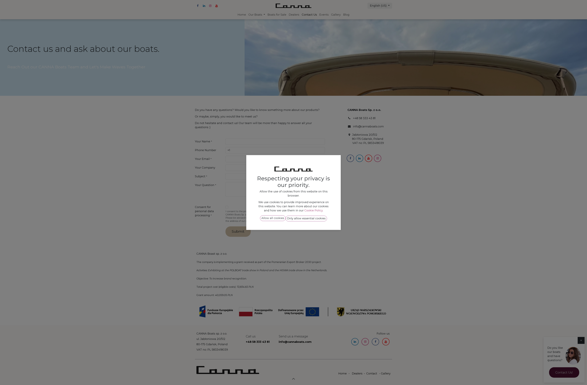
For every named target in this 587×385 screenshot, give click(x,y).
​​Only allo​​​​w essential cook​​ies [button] (306, 218)
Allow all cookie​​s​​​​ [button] (272, 218)
